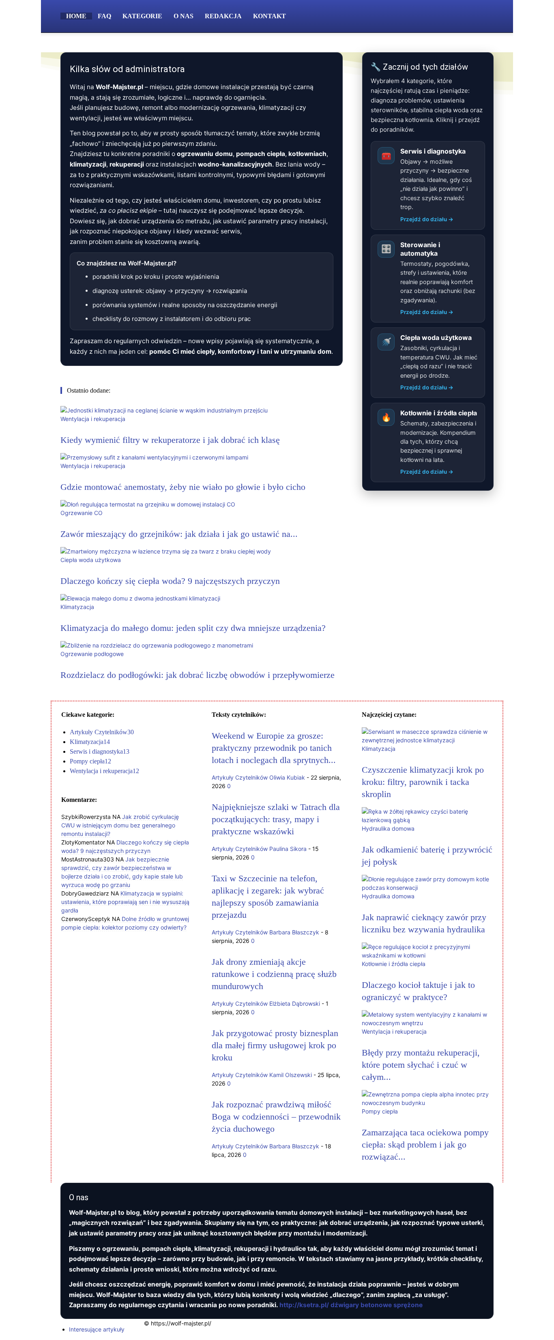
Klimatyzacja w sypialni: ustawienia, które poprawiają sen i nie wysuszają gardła (125, 902)
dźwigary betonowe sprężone (377, 1305)
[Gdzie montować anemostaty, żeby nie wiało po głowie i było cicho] (154, 457)
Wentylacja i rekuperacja (92, 418)
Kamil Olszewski (290, 1074)
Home (76, 16)
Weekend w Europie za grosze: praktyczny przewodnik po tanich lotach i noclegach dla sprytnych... (274, 748)
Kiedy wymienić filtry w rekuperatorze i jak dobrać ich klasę (170, 440)
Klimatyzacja (77, 606)
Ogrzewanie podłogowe (92, 653)
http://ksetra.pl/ (304, 1305)
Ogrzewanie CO (81, 512)
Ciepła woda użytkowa (90, 559)
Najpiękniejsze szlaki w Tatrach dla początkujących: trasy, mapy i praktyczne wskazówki (276, 819)
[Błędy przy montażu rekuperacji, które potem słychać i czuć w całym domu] (427, 1022)
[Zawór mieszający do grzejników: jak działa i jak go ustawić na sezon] (147, 504)
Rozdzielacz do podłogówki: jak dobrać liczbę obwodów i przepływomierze (197, 675)
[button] (484, 17)
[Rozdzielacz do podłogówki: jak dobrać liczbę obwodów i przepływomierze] (156, 645)
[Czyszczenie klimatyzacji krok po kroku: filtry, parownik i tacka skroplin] (427, 740)
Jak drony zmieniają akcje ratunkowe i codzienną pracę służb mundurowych (274, 974)
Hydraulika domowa (388, 828)
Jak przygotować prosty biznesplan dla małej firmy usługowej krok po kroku (275, 1045)
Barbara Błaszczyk (294, 932)
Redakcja (223, 16)
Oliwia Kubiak (287, 777)
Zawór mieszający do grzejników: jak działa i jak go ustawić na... (179, 534)
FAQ (104, 16)
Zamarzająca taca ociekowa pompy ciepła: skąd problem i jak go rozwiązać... (425, 1144)
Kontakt (269, 16)
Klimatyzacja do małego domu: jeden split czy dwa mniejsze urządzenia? (193, 628)
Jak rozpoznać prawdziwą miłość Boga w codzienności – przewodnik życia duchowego (276, 1116)
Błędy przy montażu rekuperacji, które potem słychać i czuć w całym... (421, 1064)
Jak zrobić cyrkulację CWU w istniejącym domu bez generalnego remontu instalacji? (120, 825)
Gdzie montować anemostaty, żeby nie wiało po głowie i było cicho (182, 487)
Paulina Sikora (288, 848)
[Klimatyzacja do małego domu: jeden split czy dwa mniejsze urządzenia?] (140, 598)
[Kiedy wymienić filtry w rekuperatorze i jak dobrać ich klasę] (164, 410)
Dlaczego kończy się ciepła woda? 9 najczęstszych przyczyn (170, 581)
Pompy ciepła (380, 1111)
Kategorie (142, 16)
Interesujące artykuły (97, 1329)
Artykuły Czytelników (240, 777)
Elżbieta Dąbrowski (294, 1003)
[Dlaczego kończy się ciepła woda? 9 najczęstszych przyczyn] (165, 551)
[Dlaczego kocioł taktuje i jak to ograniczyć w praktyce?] (427, 955)
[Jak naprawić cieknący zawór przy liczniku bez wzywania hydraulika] (427, 887)
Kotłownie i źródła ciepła (393, 963)
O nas (183, 16)
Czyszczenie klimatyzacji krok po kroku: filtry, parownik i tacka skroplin (423, 782)
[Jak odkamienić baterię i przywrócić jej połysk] (427, 819)
